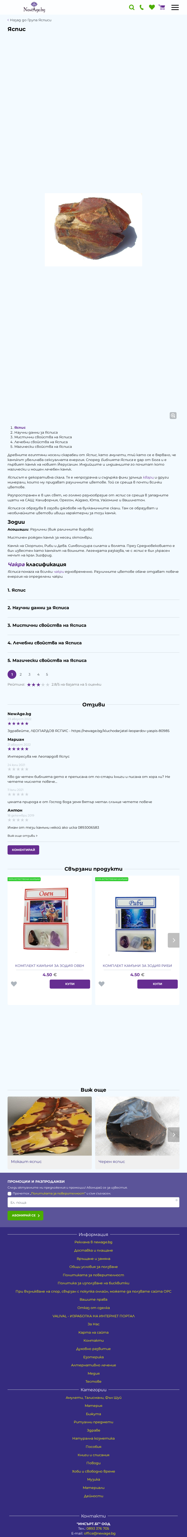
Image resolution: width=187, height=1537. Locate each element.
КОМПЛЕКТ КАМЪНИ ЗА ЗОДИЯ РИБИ (137, 965)
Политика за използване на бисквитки (93, 1283)
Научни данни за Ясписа (36, 432)
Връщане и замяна (93, 1258)
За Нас (94, 1324)
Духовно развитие (93, 1349)
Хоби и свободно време (93, 1471)
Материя (93, 1405)
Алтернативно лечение (93, 1365)
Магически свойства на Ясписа (43, 446)
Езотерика (93, 1357)
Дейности (93, 1496)
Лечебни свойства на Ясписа (41, 442)
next (173, 940)
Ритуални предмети (93, 1422)
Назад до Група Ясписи (30, 20)
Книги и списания (93, 1455)
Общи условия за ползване (93, 1267)
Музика (93, 1479)
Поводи (93, 1463)
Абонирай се (24, 1215)
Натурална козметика (93, 1438)
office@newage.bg (100, 1533)
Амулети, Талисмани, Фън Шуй (94, 1397)
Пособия (93, 1446)
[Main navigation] (175, 7)
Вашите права (93, 1299)
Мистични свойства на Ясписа (43, 437)
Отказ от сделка (93, 1308)
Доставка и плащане (93, 1250)
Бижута (93, 1414)
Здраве (93, 1430)
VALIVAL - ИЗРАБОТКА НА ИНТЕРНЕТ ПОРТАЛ (94, 1316)
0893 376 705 (97, 1528)
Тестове (93, 1381)
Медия (94, 1373)
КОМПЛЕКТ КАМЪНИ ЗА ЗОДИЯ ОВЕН (49, 965)
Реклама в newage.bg (93, 1242)
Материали (93, 1487)
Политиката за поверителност (57, 1193)
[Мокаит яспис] (50, 1126)
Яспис (20, 427)
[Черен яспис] (137, 1126)
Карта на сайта (93, 1332)
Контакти (94, 1340)
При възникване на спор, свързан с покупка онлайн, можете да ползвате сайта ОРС (93, 1291)
